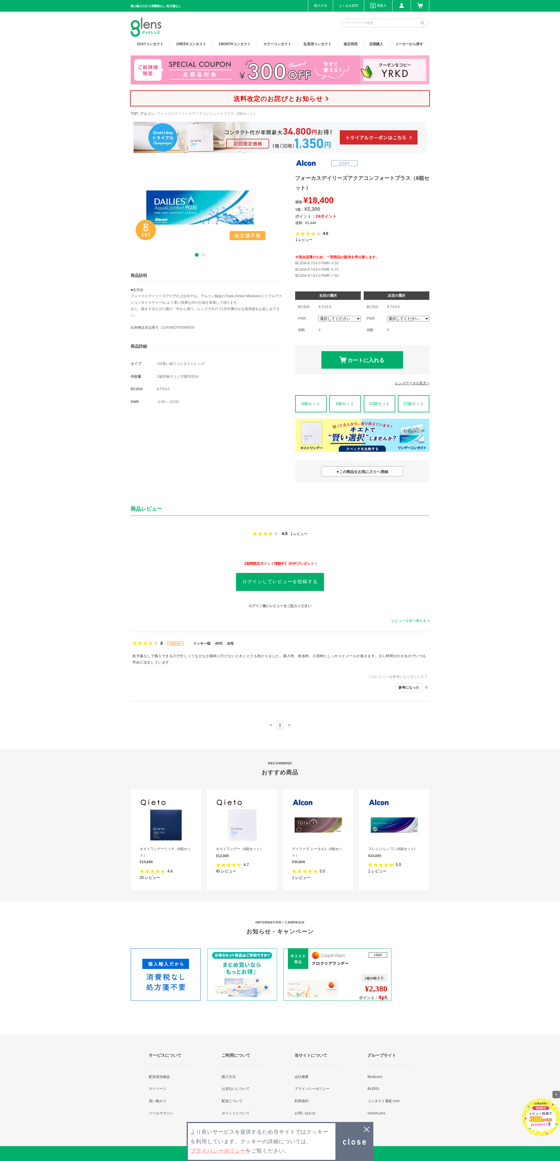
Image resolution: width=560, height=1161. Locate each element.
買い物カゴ (157, 1101)
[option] (200, 207)
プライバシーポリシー (312, 1089)
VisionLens (376, 1113)
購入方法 (320, 5)
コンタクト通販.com (384, 1101)
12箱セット (413, 403)
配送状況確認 (159, 1077)
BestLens (375, 1077)
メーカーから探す (409, 44)
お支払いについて (236, 1089)
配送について (232, 1101)
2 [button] (203, 255)
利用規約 (302, 1101)
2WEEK (191, 44)
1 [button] (197, 255)
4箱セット (311, 403)
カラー (277, 44)
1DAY (150, 44)
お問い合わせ (305, 1113)
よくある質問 (348, 5)
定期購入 (376, 44)
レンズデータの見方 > (412, 383)
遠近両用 (351, 44)
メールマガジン (161, 1113)
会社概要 (302, 1077)
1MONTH (234, 44)
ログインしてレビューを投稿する (280, 581)
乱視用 (318, 44)
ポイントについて (236, 1113)
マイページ (157, 1089)
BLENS (373, 1089)
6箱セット (345, 403)
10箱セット (379, 403)
